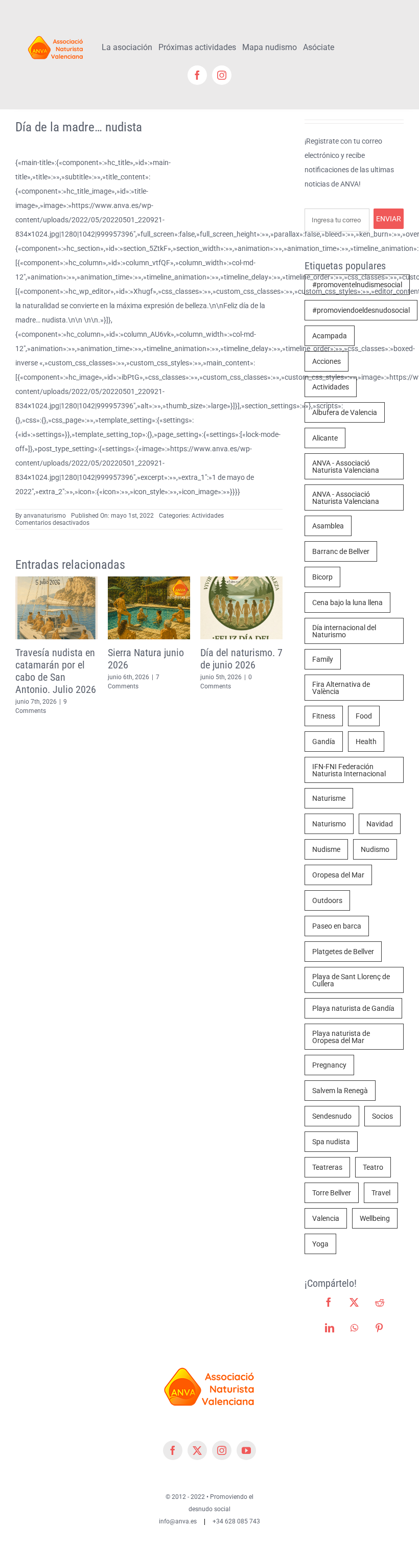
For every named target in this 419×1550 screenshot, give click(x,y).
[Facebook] (328, 1302)
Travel (380, 1193)
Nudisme (326, 849)
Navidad (379, 824)
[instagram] (221, 75)
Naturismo (329, 824)
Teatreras (327, 1167)
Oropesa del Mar (338, 875)
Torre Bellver (331, 1193)
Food (364, 716)
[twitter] (197, 1450)
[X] (354, 1302)
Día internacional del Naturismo (344, 631)
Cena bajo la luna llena (347, 602)
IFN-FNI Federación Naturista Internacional (349, 770)
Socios (382, 1116)
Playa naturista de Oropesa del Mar (341, 1037)
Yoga (320, 1244)
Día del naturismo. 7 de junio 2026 (227, 658)
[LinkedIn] (329, 1327)
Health (366, 741)
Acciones (326, 361)
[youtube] (246, 1450)
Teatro (373, 1167)
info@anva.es (178, 1521)
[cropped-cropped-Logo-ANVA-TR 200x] (56, 34)
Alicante (325, 438)
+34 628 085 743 (236, 1521)
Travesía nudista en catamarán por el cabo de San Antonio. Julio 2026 (41, 671)
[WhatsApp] (354, 1327)
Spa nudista (331, 1142)
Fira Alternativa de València (341, 688)
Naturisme (328, 798)
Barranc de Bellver (340, 551)
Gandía (323, 741)
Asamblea (328, 526)
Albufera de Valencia (344, 412)
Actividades (208, 515)
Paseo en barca (336, 926)
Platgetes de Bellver (343, 951)
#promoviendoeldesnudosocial (361, 310)
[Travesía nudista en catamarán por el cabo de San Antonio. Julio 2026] (42, 580)
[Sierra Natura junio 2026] (135, 580)
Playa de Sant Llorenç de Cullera (351, 980)
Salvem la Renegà (340, 1090)
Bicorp (322, 577)
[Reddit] (379, 1302)
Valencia (325, 1218)
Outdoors (327, 900)
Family (322, 659)
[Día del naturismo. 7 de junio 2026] (227, 580)
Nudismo (375, 849)
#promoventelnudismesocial (357, 285)
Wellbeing (375, 1218)
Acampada (329, 336)
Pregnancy (329, 1065)
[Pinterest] (379, 1327)
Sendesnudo (332, 1116)
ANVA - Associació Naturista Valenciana (345, 466)
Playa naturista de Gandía (353, 1008)
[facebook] (197, 75)
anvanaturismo (45, 515)
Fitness (323, 716)
